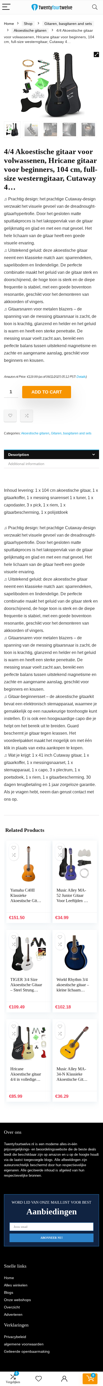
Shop (28, 23)
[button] (96, 54)
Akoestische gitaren (30, 30)
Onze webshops (17, 1300)
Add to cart (46, 392)
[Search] (94, 7)
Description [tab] (18, 454)
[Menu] (6, 7)
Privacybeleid (15, 1337)
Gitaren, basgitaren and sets (68, 23)
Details (81, 377)
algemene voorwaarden (24, 1344)
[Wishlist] (38, 1379)
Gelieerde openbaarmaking (27, 1351)
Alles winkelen (15, 1285)
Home (9, 23)
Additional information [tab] (26, 464)
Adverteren (13, 1314)
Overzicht (12, 1307)
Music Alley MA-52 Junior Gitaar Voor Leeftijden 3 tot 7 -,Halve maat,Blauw (71, 900)
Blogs (8, 1292)
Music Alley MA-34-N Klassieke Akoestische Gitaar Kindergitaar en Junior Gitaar (72, 1079)
